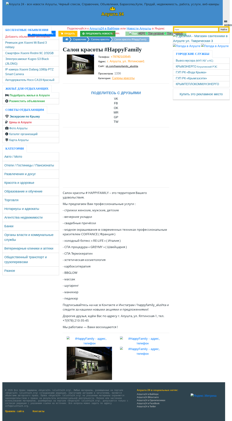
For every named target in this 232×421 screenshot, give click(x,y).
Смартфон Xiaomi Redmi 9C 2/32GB (29, 53)
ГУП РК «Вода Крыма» (191, 72)
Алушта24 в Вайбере (148, 394)
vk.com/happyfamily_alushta (122, 66)
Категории (14, 148)
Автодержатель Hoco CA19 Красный (29, 79)
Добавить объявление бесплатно (27, 36)
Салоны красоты (123, 78)
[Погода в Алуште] (186, 46)
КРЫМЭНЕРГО (196, 66)
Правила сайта (14, 411)
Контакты (38, 411)
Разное (9, 271)
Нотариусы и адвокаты (21, 209)
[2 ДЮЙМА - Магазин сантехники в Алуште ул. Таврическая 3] (201, 38)
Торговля (11, 200)
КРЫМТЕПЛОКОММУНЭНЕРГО (197, 84)
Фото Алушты (18, 128)
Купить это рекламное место (201, 94)
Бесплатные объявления (26, 30)
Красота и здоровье (19, 183)
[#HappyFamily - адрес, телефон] (89, 341)
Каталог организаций (23, 134)
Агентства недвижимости (23, 217)
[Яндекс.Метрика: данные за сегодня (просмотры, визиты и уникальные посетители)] (203, 395)
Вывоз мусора (194, 60)
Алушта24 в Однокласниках (151, 400)
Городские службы (192, 53)
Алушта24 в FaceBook (148, 403)
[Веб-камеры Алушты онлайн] (215, 46)
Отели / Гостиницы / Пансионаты (29, 165)
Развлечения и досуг (20, 174)
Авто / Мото (13, 156)
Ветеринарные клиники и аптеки (28, 248)
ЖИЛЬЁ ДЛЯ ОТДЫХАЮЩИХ (27, 88)
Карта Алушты (19, 140)
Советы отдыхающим (24, 109)
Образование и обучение (23, 191)
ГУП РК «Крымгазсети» (191, 78)
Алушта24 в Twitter (146, 406)
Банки (8, 226)
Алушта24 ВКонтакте (148, 397)
